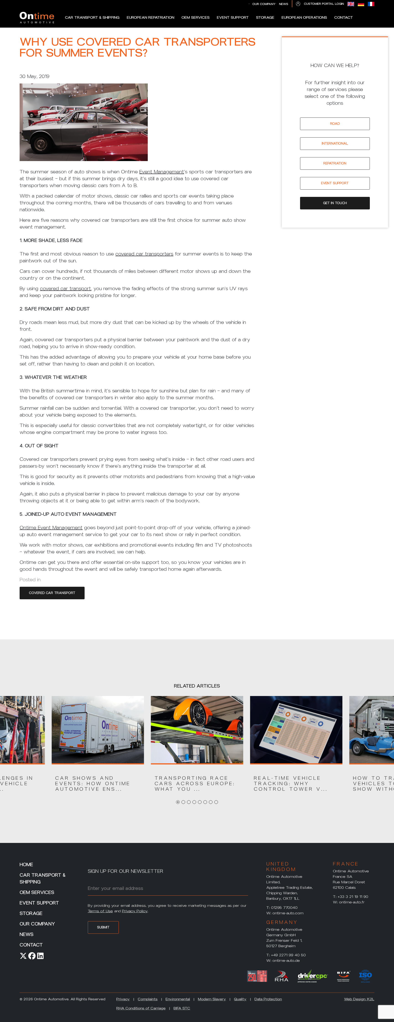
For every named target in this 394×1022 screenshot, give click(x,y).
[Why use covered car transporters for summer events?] (84, 125)
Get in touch (335, 203)
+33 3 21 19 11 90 (353, 896)
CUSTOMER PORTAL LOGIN (324, 3)
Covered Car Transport (52, 593)
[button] (98, 783)
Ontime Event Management (51, 527)
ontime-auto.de (286, 960)
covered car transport (65, 288)
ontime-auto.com (287, 913)
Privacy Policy (135, 911)
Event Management (161, 172)
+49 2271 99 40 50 (288, 955)
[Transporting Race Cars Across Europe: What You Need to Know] (197, 730)
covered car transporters (144, 254)
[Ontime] (37, 17)
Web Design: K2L (359, 999)
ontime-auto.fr (352, 902)
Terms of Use (100, 911)
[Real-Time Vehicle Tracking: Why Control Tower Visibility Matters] (296, 730)
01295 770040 (284, 907)
